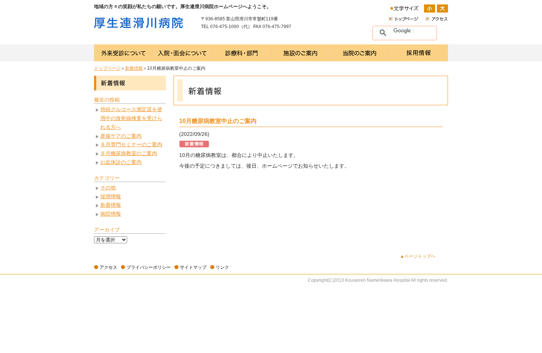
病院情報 (110, 214)
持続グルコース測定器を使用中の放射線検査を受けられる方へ (131, 118)
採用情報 (110, 196)
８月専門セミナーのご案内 (131, 144)
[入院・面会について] (182, 52)
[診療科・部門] (241, 52)
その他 (108, 188)
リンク (222, 267)
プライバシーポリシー (148, 267)
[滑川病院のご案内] (359, 52)
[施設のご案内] (300, 52)
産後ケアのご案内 (121, 136)
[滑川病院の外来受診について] (123, 52)
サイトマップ (193, 267)
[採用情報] (418, 52)
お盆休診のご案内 (121, 162)
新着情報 (134, 68)
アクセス (108, 267)
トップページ (107, 68)
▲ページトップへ (417, 256)
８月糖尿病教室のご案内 (128, 153)
